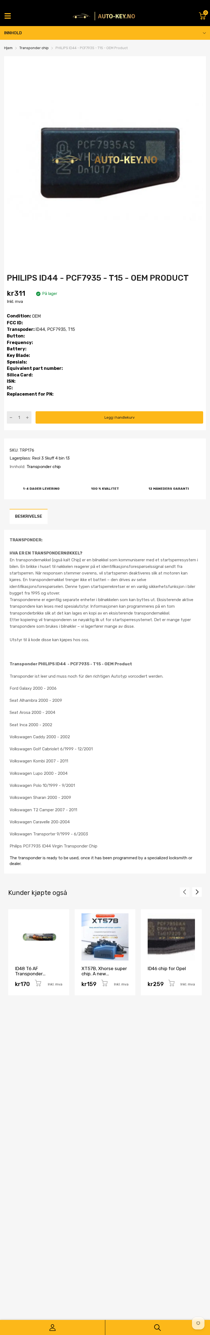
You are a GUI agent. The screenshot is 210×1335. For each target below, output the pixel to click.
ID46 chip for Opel (167, 968)
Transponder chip (43, 466)
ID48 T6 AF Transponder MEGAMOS (29, 973)
